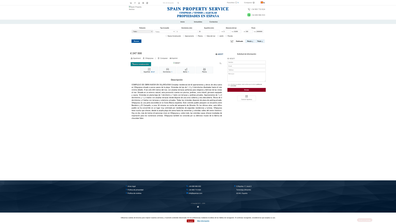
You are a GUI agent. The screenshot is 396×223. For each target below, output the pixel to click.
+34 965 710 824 (258, 9)
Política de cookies (134, 193)
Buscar (136, 41)
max (233, 31)
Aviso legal (132, 186)
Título (259, 41)
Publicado (239, 41)
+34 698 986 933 (258, 15)
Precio (249, 41)
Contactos (213, 22)
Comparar (163, 58)
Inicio (182, 22)
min (222, 31)
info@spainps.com (195, 193)
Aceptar (190, 221)
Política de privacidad (135, 190)
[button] (164, 31)
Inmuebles (198, 22)
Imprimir (175, 58)
